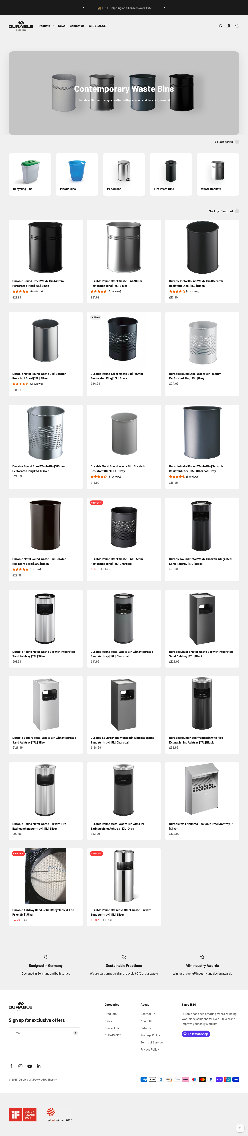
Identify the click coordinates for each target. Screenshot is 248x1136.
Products (44, 26)
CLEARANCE (97, 26)
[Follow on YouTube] (29, 1066)
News (62, 26)
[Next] (164, 7)
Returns (146, 1028)
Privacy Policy (150, 1049)
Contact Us (77, 26)
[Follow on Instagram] (20, 1066)
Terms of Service (152, 1042)
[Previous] (83, 7)
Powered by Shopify (45, 1079)
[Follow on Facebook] (11, 1066)
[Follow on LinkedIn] (38, 1066)
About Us (147, 1021)
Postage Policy (150, 1035)
